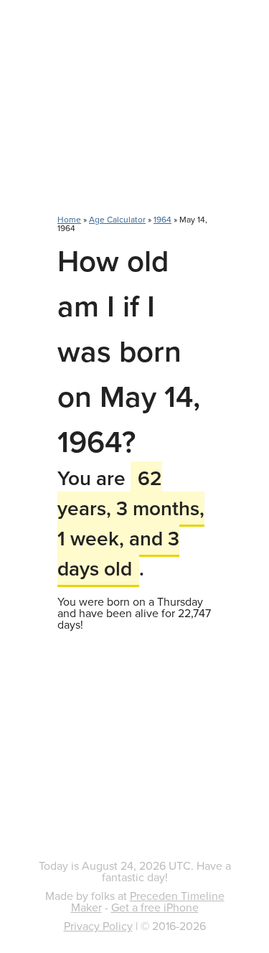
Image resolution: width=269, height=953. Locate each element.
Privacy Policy (98, 926)
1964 (162, 219)
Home (69, 219)
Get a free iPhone (155, 907)
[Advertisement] (134, 115)
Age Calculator (117, 219)
